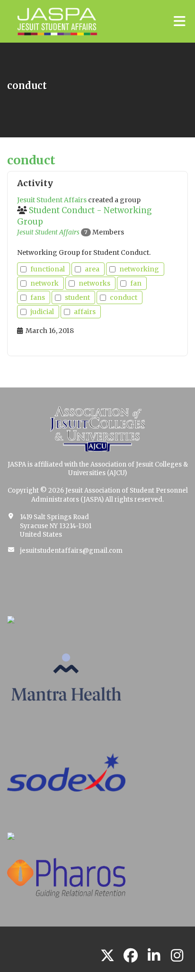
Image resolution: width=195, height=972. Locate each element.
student (77, 297)
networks (94, 283)
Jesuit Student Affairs (48, 232)
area (92, 269)
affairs (85, 311)
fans (37, 297)
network (44, 283)
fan (136, 283)
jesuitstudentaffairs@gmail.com (71, 551)
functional (47, 269)
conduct (123, 297)
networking (139, 269)
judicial (42, 311)
